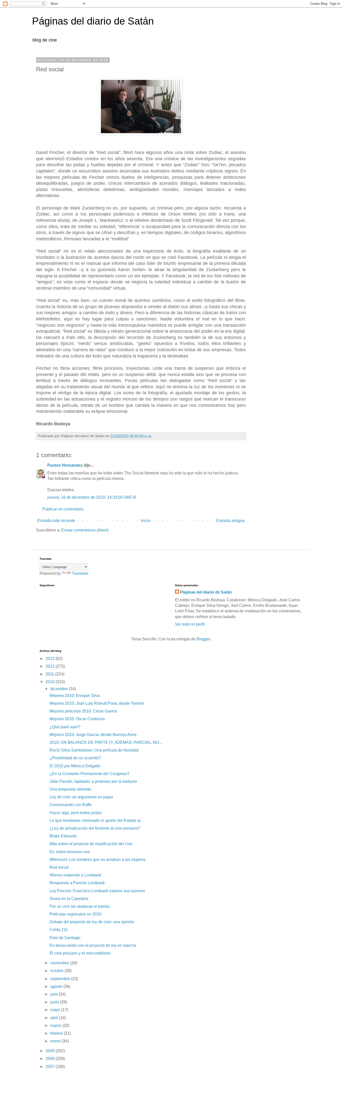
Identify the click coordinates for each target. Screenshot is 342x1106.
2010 (51, 682)
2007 (51, 1066)
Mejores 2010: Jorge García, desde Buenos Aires (93, 734)
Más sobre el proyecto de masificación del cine (91, 844)
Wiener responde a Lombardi (75, 875)
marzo (56, 1025)
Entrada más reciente (56, 520)
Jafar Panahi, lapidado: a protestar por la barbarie (93, 781)
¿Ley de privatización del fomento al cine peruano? (95, 828)
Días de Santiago (65, 938)
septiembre (60, 979)
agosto (56, 986)
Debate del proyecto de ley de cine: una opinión (92, 922)
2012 (51, 666)
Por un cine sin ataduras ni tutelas (80, 906)
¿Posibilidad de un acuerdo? (75, 758)
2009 (51, 1051)
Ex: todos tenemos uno (70, 852)
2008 (51, 1058)
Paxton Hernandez (65, 465)
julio (54, 994)
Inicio (145, 520)
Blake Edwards (63, 836)
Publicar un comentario (62, 509)
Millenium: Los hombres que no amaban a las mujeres (97, 859)
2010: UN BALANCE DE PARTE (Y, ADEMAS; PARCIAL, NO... (106, 742)
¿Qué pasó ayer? (65, 727)
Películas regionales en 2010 (75, 914)
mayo (55, 1010)
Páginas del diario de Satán (93, 21)
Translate (80, 573)
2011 (50, 674)
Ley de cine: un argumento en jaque (81, 797)
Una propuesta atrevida (70, 789)
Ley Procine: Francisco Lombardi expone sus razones (97, 891)
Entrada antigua (230, 520)
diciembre (59, 689)
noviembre (60, 963)
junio (55, 1002)
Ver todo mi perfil (190, 624)
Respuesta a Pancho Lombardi (77, 883)
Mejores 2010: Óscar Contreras (77, 719)
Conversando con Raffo (71, 805)
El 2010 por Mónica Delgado (75, 766)
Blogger (203, 639)
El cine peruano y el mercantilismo (80, 953)
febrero (57, 1033)
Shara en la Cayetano (69, 898)
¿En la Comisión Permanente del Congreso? (89, 774)
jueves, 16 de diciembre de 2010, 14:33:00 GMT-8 (91, 497)
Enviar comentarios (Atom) (84, 530)
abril (54, 1018)
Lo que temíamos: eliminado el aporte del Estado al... (96, 820)
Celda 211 (59, 930)
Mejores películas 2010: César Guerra (83, 711)
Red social (59, 867)
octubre (57, 971)
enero (56, 1041)
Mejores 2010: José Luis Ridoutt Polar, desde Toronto (97, 703)
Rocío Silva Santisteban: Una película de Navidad (94, 750)
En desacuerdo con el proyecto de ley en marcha (93, 945)
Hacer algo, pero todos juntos (76, 813)
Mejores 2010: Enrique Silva (75, 695)
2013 (51, 658)
